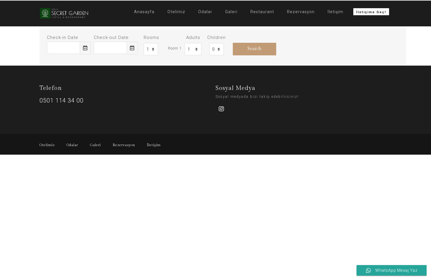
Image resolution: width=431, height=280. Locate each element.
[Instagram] (221, 109)
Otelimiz (176, 12)
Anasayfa (144, 12)
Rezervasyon (301, 12)
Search (254, 49)
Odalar (205, 12)
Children (216, 37)
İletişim (335, 12)
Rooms (151, 37)
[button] (371, 11)
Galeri (231, 12)
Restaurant (262, 12)
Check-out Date (111, 37)
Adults (193, 37)
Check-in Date (62, 37)
